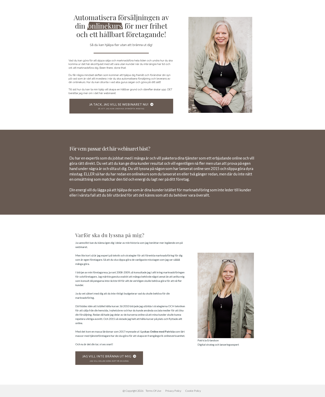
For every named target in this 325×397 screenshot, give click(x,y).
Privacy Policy (173, 390)
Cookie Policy (193, 390)
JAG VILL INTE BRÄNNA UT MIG (106, 358)
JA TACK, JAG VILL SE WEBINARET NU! (119, 106)
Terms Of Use (153, 390)
